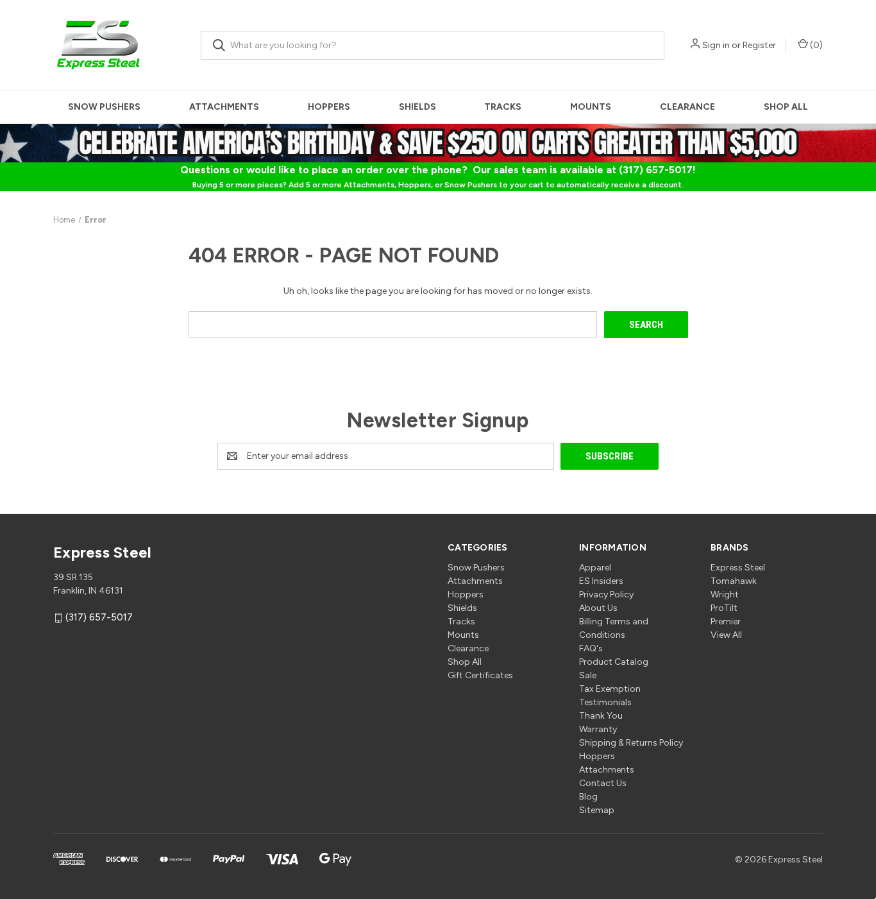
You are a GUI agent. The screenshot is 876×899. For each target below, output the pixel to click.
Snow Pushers (104, 106)
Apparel (595, 567)
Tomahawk (734, 581)
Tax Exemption (610, 688)
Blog (588, 796)
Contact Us (603, 783)
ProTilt (724, 608)
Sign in (716, 45)
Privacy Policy (606, 594)
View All (726, 634)
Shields (417, 106)
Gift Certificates (480, 675)
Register (759, 45)
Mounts (590, 106)
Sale (587, 675)
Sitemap (596, 810)
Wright (725, 594)
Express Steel (738, 567)
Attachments (224, 106)
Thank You (601, 715)
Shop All (786, 106)
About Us (598, 608)
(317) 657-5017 (99, 618)
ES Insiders (601, 581)
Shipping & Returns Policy (631, 742)
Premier (726, 621)
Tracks (502, 106)
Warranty (598, 729)
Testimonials (605, 702)
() (815, 45)
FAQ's (591, 648)
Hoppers (329, 106)
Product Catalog (613, 661)
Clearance (687, 106)
